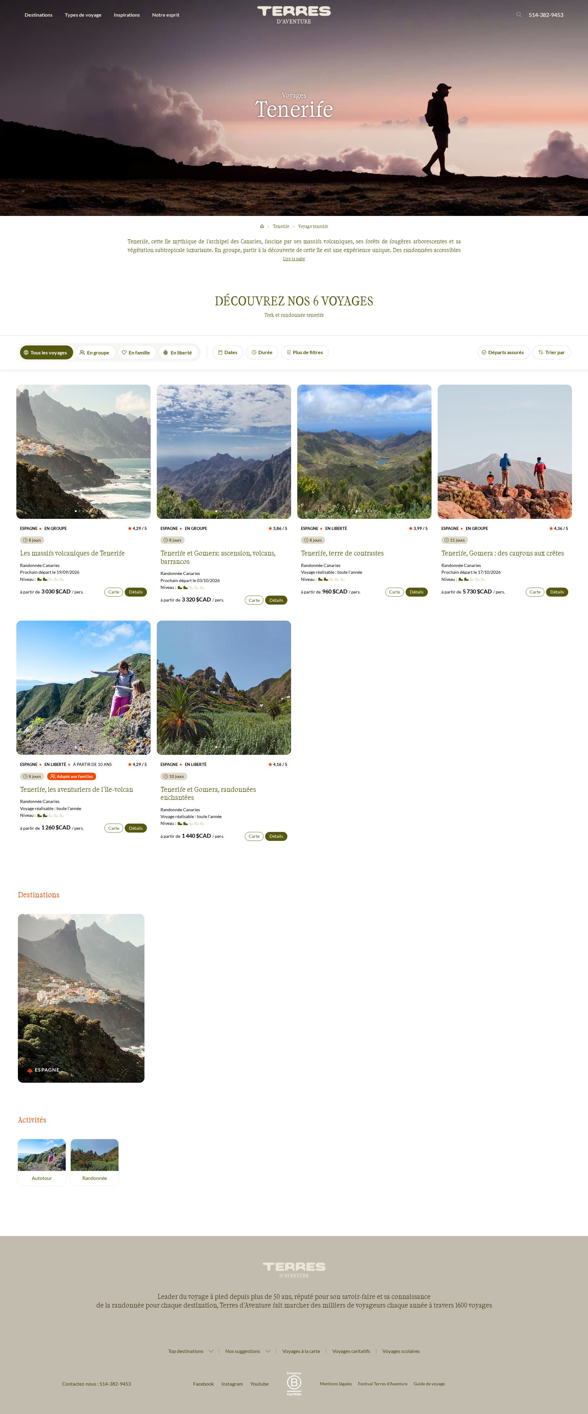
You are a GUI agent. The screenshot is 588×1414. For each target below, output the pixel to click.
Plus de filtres (308, 352)
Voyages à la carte (301, 1351)
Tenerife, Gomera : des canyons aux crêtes (502, 553)
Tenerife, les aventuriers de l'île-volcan (76, 789)
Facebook (203, 1384)
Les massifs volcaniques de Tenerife (72, 553)
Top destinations (185, 1351)
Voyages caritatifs (351, 1351)
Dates (230, 352)
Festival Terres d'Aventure (382, 1383)
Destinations (38, 15)
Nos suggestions (242, 1351)
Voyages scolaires (401, 1351)
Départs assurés (506, 352)
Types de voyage (83, 15)
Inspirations (127, 15)
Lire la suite (294, 258)
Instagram (232, 1384)
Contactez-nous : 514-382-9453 (96, 1384)
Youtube (259, 1384)
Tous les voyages (49, 352)
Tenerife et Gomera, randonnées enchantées (208, 793)
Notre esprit (165, 15)
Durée (265, 352)
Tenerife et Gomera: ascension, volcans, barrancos (218, 557)
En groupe (98, 352)
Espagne (47, 1070)
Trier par (555, 352)
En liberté (181, 352)
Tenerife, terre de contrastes (342, 553)
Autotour (42, 1178)
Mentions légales (336, 1383)
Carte (113, 591)
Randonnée (94, 1178)
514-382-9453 (546, 14)
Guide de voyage (429, 1383)
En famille (139, 352)
